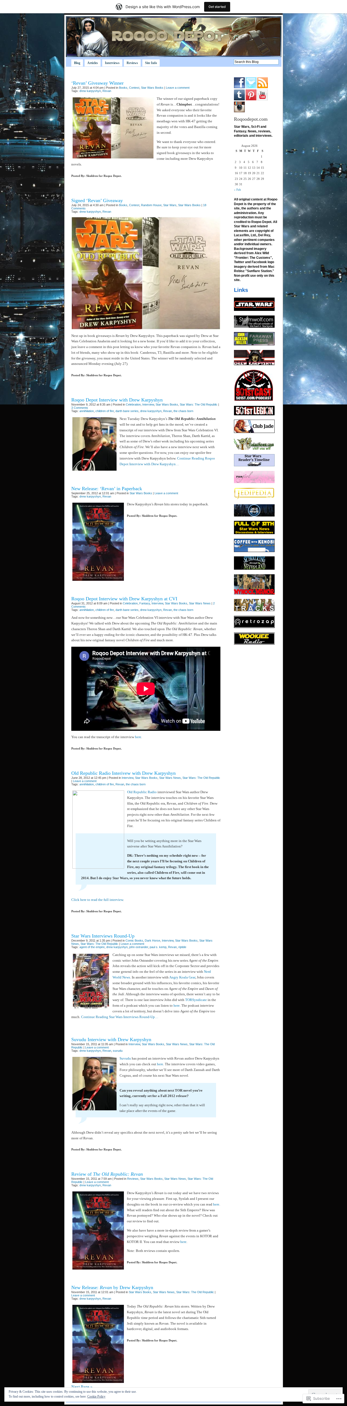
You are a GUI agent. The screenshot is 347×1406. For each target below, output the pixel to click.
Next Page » (81, 1387)
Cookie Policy (96, 1396)
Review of (107, 1174)
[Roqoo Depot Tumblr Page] (239, 99)
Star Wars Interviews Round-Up (102, 936)
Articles (92, 63)
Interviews (112, 63)
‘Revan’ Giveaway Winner (97, 83)
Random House (151, 205)
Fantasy (144, 603)
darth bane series (127, 411)
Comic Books (134, 940)
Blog (77, 63)
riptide (182, 947)
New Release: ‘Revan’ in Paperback (106, 488)
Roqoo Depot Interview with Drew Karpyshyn (117, 400)
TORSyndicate (196, 1000)
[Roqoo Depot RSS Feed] (262, 87)
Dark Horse (152, 940)
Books (123, 87)
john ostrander (138, 947)
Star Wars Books (152, 87)
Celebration (133, 404)
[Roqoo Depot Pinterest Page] (251, 99)
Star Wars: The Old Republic (198, 404)
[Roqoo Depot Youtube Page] (262, 99)
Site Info (151, 63)
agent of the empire (92, 947)
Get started (217, 7)
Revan (106, 91)
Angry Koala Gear (182, 977)
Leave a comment (177, 87)
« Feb (237, 189)
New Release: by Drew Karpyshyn (112, 1287)
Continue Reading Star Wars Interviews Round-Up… (119, 1017)
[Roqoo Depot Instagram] (239, 111)
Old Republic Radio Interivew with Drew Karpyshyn (123, 773)
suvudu (118, 1050)
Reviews (132, 63)
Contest (134, 87)
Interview (148, 404)
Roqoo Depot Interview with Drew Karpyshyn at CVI (124, 598)
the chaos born (183, 411)
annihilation (86, 411)
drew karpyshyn (90, 91)
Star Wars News (200, 603)
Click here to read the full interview (97, 900)
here (138, 737)
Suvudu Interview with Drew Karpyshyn (111, 1039)
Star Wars (169, 205)
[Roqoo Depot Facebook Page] (239, 87)
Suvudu (125, 1058)
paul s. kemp (158, 947)
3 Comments (79, 407)
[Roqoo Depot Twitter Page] (251, 87)
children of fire (104, 411)
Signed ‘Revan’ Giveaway (97, 200)
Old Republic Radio (142, 792)
